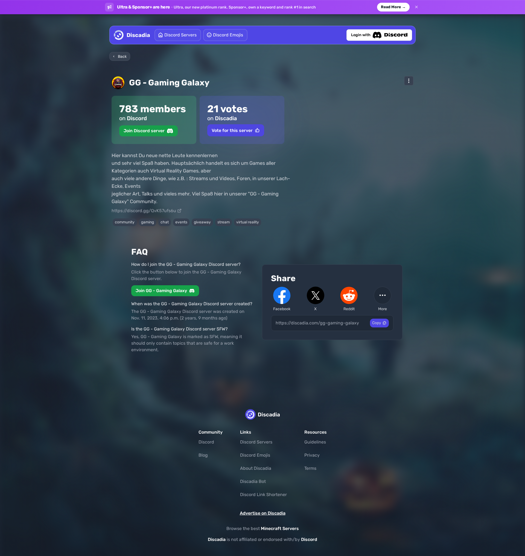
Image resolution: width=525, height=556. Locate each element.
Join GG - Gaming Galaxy (161, 290)
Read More (393, 7)
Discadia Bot (253, 481)
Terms (310, 468)
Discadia (217, 539)
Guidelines (315, 442)
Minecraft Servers (280, 528)
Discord (206, 442)
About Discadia (255, 468)
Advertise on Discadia (262, 513)
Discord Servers (256, 442)
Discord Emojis (255, 455)
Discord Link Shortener (263, 494)
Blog (203, 455)
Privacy (312, 455)
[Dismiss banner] (416, 7)
